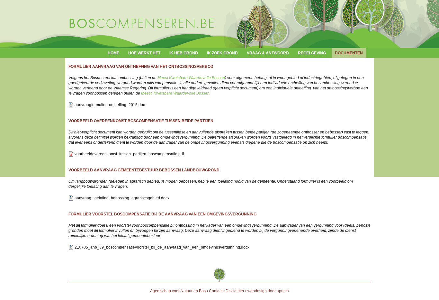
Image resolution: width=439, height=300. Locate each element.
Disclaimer (235, 291)
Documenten (349, 53)
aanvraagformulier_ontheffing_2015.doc (110, 105)
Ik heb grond (183, 53)
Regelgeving (312, 53)
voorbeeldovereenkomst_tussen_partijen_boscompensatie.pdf (129, 154)
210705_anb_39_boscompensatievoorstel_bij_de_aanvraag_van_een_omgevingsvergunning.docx (162, 247)
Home (113, 53)
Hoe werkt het (144, 53)
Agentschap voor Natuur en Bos (178, 291)
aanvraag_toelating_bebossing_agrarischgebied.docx (122, 198)
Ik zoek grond (222, 53)
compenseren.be (141, 23)
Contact (215, 291)
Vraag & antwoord (268, 53)
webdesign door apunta (268, 291)
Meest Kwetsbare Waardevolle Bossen (191, 78)
